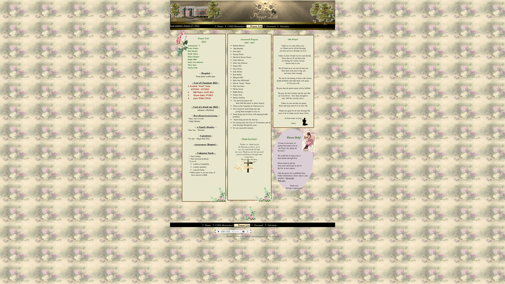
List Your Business (272, 236)
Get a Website (257, 236)
